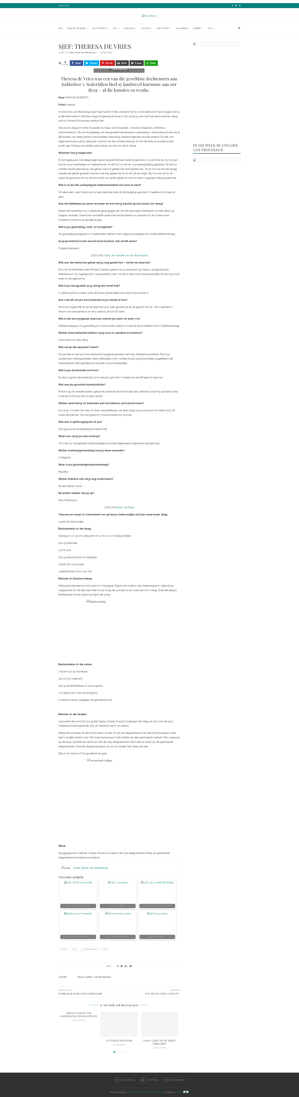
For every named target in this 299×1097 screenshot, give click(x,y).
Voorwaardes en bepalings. (150, 1092)
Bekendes (129, 28)
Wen (210, 28)
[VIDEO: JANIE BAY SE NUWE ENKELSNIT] (159, 1024)
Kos (115, 28)
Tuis (60, 28)
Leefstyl (145, 28)
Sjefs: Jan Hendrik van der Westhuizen (125, 255)
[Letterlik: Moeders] (119, 1024)
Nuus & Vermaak (76, 28)
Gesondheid (182, 28)
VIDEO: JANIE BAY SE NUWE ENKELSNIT (159, 1042)
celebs (63, 949)
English (197, 28)
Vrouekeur (131, 1092)
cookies (179, 1092)
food (104, 949)
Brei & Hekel (99, 28)
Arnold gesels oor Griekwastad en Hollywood (78, 1015)
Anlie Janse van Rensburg (82, 52)
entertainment (89, 949)
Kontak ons (63, 5)
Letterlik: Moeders (119, 1040)
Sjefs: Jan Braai (125, 507)
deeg (74, 949)
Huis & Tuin (163, 28)
